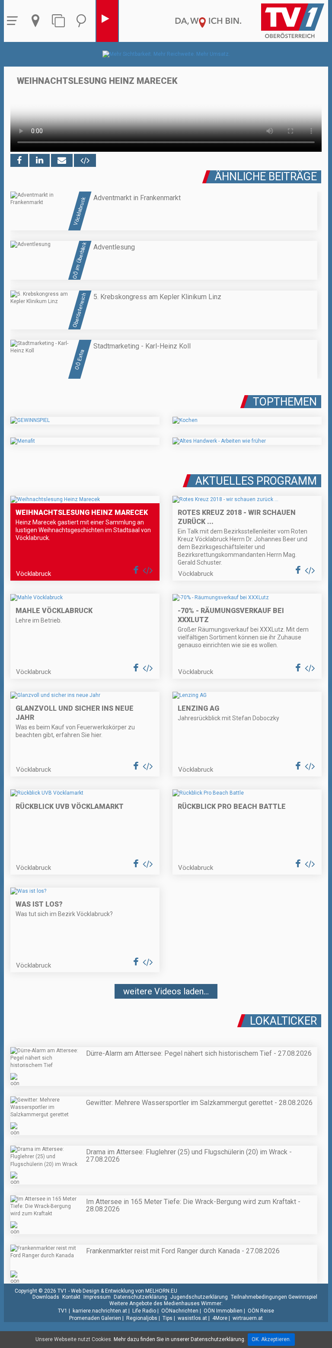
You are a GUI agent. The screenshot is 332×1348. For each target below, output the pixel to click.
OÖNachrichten (179, 1311)
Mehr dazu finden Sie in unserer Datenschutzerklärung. (180, 1339)
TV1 (62, 1311)
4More (219, 1318)
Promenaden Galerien (95, 1318)
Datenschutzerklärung (140, 1297)
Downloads (45, 1297)
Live (107, 21)
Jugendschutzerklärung (199, 1297)
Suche (83, 21)
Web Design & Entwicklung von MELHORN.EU (124, 1291)
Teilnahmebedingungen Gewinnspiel (274, 1297)
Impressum (97, 1297)
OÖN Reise (261, 1311)
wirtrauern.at (248, 1318)
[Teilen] (62, 160)
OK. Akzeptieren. (271, 1339)
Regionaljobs (141, 1318)
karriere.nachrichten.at (100, 1311)
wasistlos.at (192, 1318)
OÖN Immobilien (223, 1311)
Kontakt (71, 1297)
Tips (167, 1318)
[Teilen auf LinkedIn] (39, 160)
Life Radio (144, 1311)
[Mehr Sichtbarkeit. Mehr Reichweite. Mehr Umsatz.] (166, 54)
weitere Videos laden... (166, 991)
